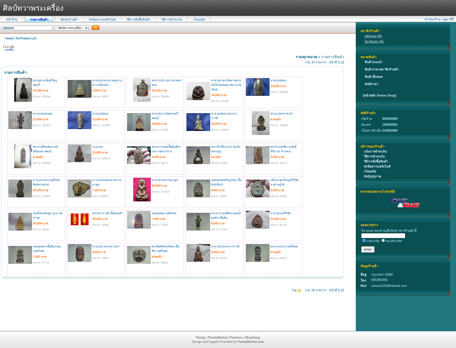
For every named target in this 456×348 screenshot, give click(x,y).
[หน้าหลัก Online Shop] (379, 95)
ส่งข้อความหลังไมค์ (102, 19)
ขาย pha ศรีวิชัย (281, 213)
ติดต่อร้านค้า (69, 19)
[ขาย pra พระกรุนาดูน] (142, 200)
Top (295, 290)
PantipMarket (217, 337)
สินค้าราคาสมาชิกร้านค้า (382, 69)
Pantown (236, 337)
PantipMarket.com (251, 341)
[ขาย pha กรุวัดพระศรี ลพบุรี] (139, 130)
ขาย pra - (98, 146)
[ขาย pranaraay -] (20, 128)
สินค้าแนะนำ (373, 62)
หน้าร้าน (11, 19)
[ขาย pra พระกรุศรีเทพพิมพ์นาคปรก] (20, 196)
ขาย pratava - (279, 80)
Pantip (200, 337)
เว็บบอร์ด (199, 19)
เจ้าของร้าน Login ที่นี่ (439, 19)
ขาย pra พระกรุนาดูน (165, 180)
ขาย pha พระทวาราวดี (225, 246)
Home (9, 38)
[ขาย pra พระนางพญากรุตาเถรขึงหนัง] (79, 96)
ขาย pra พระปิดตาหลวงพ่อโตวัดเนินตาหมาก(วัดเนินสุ (226, 85)
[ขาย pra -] (79, 161)
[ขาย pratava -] (258, 95)
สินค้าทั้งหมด (374, 77)
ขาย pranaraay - (43, 113)
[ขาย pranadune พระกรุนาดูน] (79, 196)
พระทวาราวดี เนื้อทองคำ (107, 213)
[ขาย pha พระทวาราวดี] (198, 261)
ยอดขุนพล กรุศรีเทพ (164, 213)
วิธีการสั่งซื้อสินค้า (138, 19)
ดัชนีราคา (371, 84)
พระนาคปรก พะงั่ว (282, 113)
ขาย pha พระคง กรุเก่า (106, 246)
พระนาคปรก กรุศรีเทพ (284, 246)
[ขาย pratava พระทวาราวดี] (198, 130)
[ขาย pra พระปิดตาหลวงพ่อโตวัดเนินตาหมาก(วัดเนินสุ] (198, 99)
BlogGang (252, 337)
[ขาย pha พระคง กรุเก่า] (79, 261)
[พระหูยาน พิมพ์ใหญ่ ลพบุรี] (23, 100)
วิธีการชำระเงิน (171, 19)
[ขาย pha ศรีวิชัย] (258, 227)
